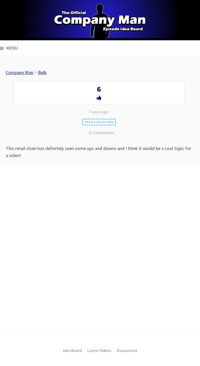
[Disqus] (100, 257)
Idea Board (72, 350)
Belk (42, 72)
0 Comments (101, 133)
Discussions (127, 350)
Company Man (19, 72)
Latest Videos (99, 350)
